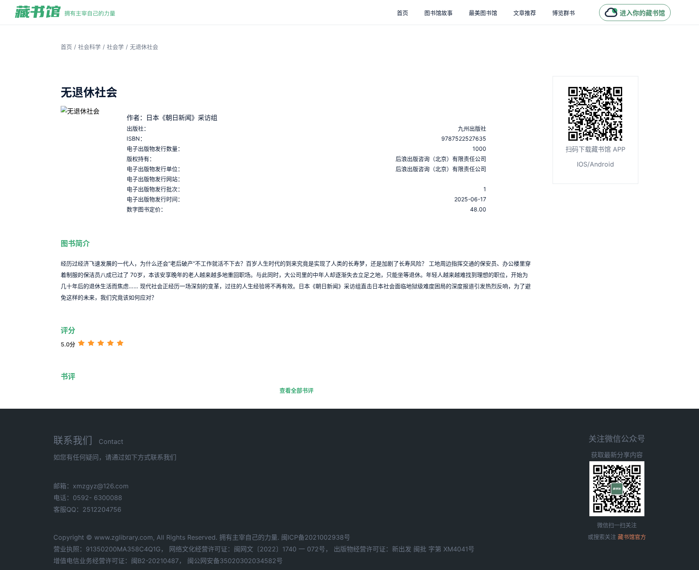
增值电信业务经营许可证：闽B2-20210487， (119, 561)
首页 (402, 12)
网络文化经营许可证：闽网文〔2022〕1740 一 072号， (250, 549)
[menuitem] (402, 12)
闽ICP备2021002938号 (315, 537)
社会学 (115, 46)
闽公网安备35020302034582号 (235, 561)
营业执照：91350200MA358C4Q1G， (110, 549)
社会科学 (89, 46)
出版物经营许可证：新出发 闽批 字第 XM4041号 (404, 549)
